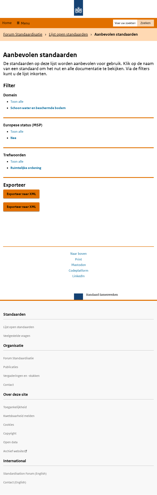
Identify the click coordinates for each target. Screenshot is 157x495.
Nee (13, 138)
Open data (10, 442)
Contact (8, 385)
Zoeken (145, 23)
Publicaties (10, 367)
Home (7, 23)
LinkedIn (78, 276)
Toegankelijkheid (15, 407)
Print (78, 259)
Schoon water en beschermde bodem (38, 108)
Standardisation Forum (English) (25, 473)
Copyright (9, 433)
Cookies (8, 425)
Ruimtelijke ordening (25, 168)
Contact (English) (14, 482)
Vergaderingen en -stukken (21, 376)
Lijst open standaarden (68, 34)
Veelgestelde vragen (16, 336)
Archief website (13, 451)
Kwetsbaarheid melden (19, 416)
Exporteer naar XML (21, 194)
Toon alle (16, 101)
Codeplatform (78, 270)
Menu (25, 23)
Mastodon (78, 265)
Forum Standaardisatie (22, 34)
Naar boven (78, 253)
